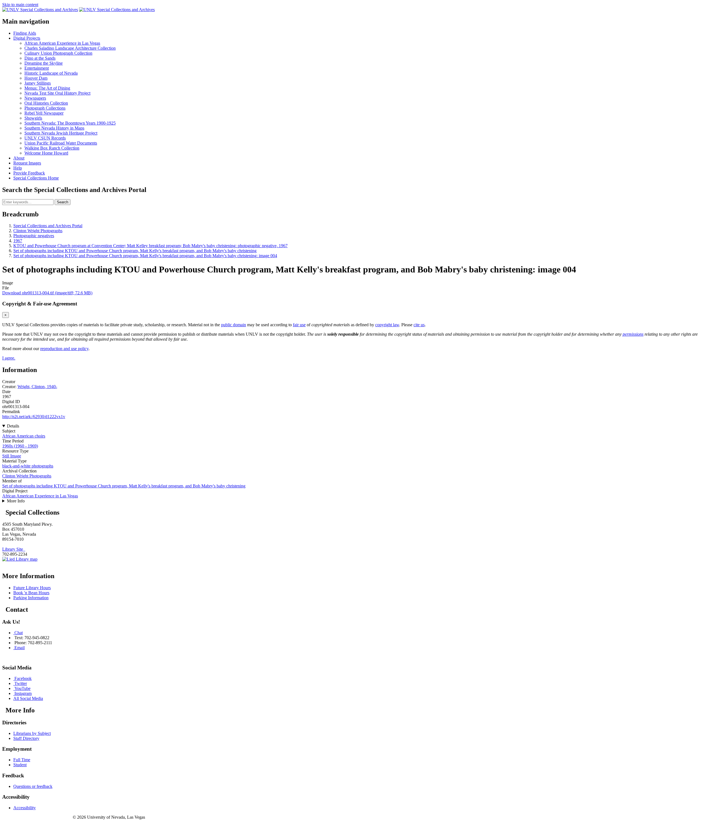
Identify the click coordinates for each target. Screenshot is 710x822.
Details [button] (13, 426)
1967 (17, 240)
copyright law (387, 324)
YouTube (22, 688)
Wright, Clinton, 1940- (37, 386)
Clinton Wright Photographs (37, 230)
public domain (233, 324)
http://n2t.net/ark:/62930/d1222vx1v (33, 416)
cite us (419, 324)
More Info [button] (16, 501)
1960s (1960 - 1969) (20, 446)
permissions (633, 334)
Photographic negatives (33, 235)
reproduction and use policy (64, 348)
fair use (299, 324)
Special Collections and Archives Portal (47, 225)
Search (62, 202)
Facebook (23, 678)
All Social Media (28, 698)
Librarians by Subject (32, 733)
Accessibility (24, 807)
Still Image (11, 456)
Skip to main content (20, 4)
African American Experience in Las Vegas (40, 496)
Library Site (13, 549)
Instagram (23, 693)
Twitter (20, 683)
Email (19, 647)
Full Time (21, 759)
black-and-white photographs (27, 466)
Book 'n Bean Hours (31, 592)
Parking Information (31, 597)
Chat (18, 632)
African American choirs (23, 436)
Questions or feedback (32, 786)
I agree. (8, 358)
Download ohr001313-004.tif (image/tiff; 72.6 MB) (47, 292)
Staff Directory (26, 738)
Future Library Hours (32, 587)
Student (20, 764)
